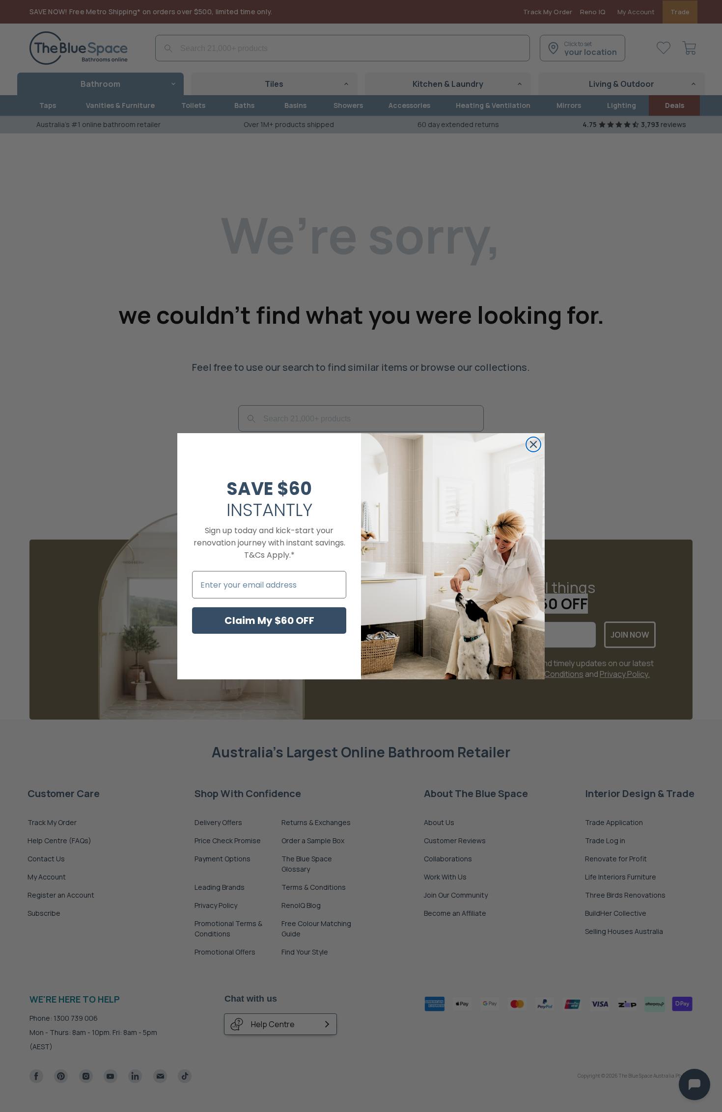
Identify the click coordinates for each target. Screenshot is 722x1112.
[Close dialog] (533, 444)
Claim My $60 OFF (269, 620)
